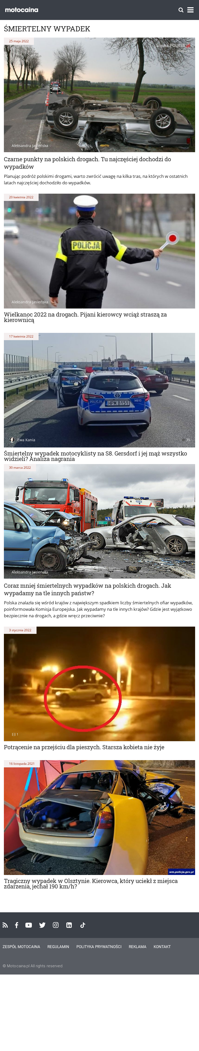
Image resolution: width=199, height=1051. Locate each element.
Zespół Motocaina (21, 946)
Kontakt (162, 946)
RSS (5, 925)
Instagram (56, 925)
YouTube (28, 925)
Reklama (137, 946)
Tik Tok (83, 925)
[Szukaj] (181, 10)
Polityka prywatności (99, 946)
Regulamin (58, 946)
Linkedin (69, 925)
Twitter (42, 925)
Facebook (16, 925)
